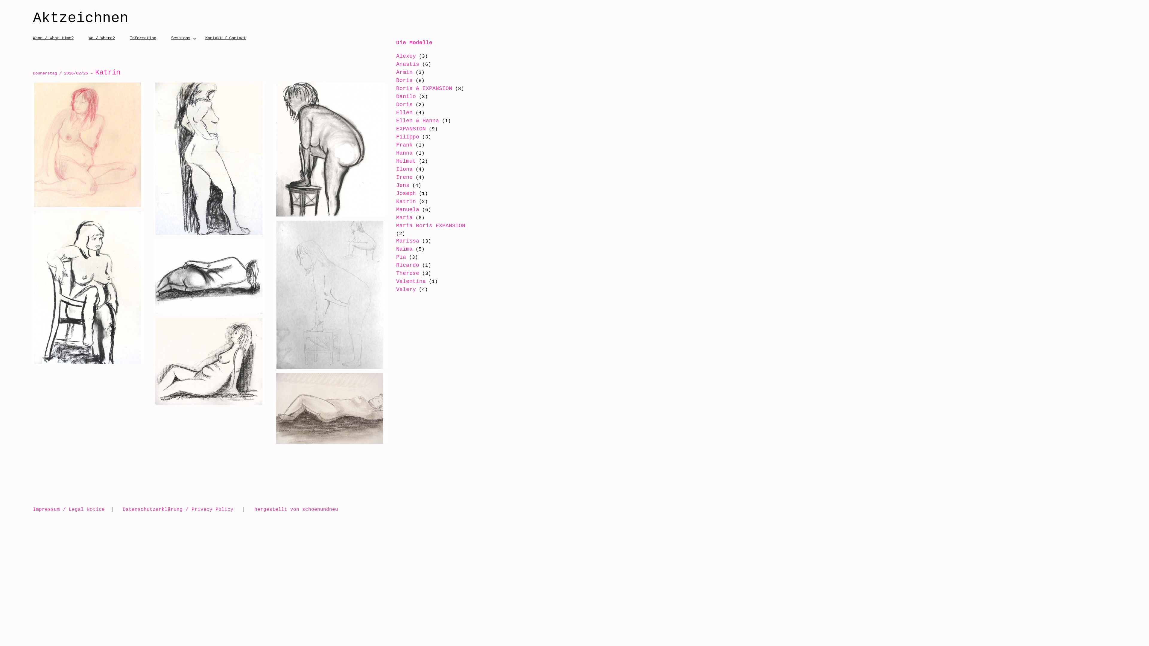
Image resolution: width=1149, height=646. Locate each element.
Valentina (411, 281)
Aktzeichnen (80, 18)
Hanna (404, 153)
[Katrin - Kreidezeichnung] (330, 408)
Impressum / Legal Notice (69, 509)
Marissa (407, 241)
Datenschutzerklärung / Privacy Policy (178, 509)
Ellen (404, 113)
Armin (404, 72)
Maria (404, 218)
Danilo (406, 97)
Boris (404, 80)
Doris (404, 105)
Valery (406, 289)
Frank (404, 145)
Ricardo (407, 265)
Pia (401, 257)
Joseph (406, 193)
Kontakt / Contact (225, 37)
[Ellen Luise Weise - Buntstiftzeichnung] (88, 145)
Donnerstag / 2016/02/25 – (76, 73)
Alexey (406, 56)
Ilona (404, 169)
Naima (404, 249)
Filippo (407, 137)
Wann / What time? (53, 37)
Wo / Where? (102, 37)
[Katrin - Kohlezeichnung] (88, 287)
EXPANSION (411, 129)
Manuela (407, 210)
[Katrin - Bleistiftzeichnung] (330, 295)
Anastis (407, 64)
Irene (404, 177)
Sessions (180, 37)
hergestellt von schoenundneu (296, 509)
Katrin (406, 202)
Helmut (406, 161)
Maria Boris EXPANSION (430, 226)
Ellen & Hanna (417, 121)
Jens (402, 185)
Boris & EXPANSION (424, 89)
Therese (407, 273)
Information (143, 37)
